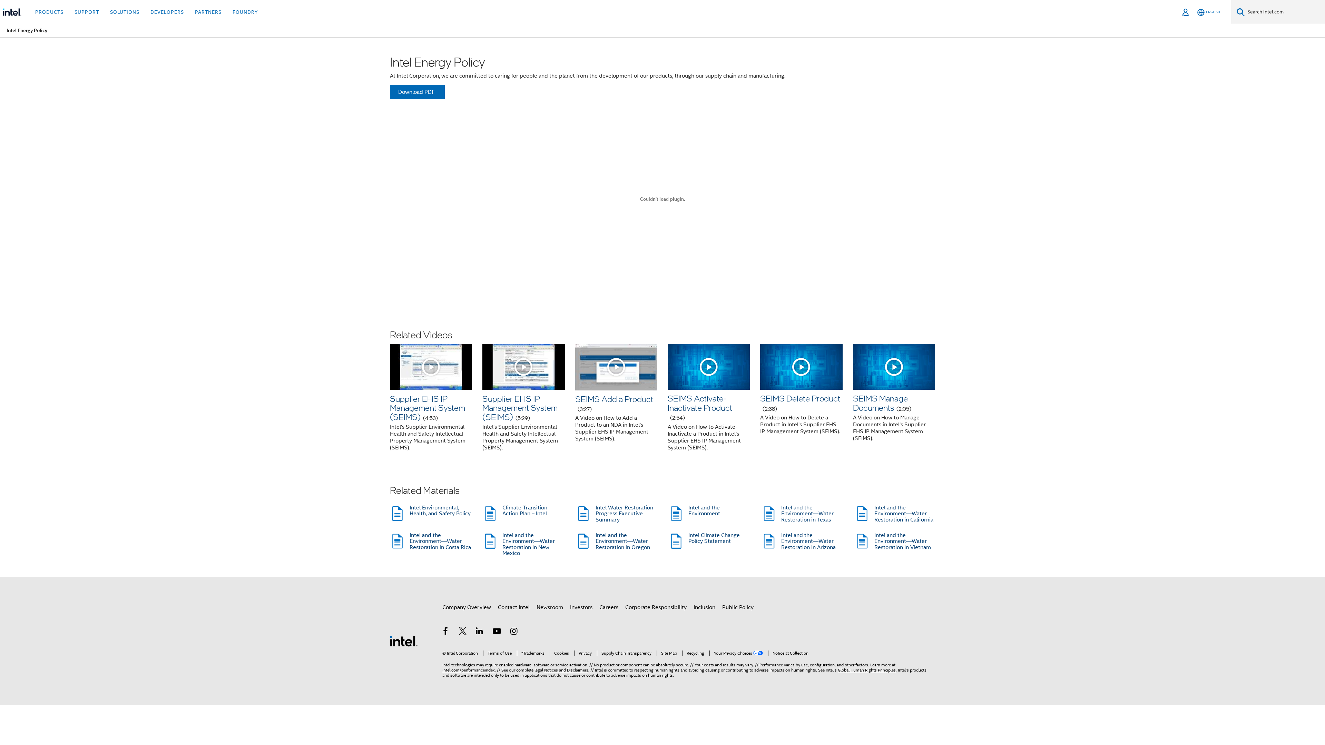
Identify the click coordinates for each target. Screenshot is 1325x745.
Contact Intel (514, 607)
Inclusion (704, 607)
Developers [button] (167, 12)
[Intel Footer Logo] (404, 640)
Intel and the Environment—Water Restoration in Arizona (808, 541)
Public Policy (738, 607)
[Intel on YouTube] (497, 632)
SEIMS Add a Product (614, 403)
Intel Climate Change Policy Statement (714, 538)
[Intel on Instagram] (514, 632)
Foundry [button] (245, 12)
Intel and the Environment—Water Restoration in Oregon (623, 541)
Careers (608, 607)
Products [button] (49, 12)
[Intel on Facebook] (445, 632)
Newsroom (550, 607)
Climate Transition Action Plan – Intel (524, 510)
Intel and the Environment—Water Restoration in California (903, 513)
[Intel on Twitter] (463, 632)
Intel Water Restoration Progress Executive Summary (624, 513)
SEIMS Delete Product (800, 402)
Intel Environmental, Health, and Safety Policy (440, 510)
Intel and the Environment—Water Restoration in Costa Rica (440, 541)
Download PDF (416, 92)
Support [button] (87, 12)
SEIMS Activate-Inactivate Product (700, 407)
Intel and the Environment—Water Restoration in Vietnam (902, 541)
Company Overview (466, 607)
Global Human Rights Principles (867, 670)
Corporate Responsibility (656, 607)
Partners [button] (208, 12)
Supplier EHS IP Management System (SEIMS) (427, 407)
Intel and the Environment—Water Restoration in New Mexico (528, 544)
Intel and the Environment (704, 510)
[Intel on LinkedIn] (479, 632)
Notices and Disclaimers (566, 670)
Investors (581, 607)
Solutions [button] (124, 12)
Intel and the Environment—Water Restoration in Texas (807, 513)
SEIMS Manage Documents (882, 403)
